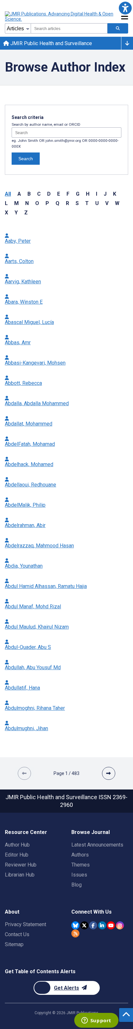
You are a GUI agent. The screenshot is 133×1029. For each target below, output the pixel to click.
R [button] (67, 203)
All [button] (8, 194)
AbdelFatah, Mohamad (30, 444)
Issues (79, 875)
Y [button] (16, 213)
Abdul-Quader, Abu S (28, 647)
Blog (76, 885)
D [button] (49, 194)
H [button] (87, 194)
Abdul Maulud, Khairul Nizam (37, 627)
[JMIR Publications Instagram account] (120, 925)
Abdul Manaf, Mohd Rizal (33, 606)
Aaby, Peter (18, 241)
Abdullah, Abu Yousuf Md (33, 667)
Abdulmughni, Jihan (26, 728)
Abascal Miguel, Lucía (29, 322)
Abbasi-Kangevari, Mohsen (35, 363)
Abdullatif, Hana (22, 688)
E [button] (58, 194)
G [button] (77, 194)
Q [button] (57, 203)
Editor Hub (16, 855)
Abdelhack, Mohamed (29, 464)
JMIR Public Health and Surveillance (50, 43)
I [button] (96, 194)
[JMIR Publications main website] (60, 16)
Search (25, 158)
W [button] (117, 203)
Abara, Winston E (24, 302)
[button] (125, 8)
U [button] (97, 203)
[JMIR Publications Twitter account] (84, 925)
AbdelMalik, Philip (25, 505)
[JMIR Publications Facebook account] (93, 925)
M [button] (16, 203)
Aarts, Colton (19, 261)
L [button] (6, 203)
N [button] (27, 203)
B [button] (29, 194)
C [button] (39, 194)
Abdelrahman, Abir (25, 525)
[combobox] (69, 28)
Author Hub (17, 845)
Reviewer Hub (20, 865)
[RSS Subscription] (75, 933)
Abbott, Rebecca (23, 383)
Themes (80, 865)
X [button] (6, 213)
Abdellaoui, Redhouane (30, 485)
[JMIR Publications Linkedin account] (102, 925)
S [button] (77, 203)
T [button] (87, 203)
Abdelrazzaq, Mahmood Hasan (39, 546)
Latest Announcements (97, 845)
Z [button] (26, 213)
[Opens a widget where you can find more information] (96, 1021)
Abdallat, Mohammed (28, 424)
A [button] (19, 194)
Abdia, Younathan (24, 566)
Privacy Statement (25, 924)
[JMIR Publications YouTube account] (111, 925)
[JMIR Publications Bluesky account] (75, 925)
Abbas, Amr (18, 342)
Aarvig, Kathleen (23, 282)
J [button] (105, 194)
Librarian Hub (20, 875)
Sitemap (14, 944)
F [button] (67, 194)
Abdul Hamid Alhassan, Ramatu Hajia (46, 586)
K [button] (114, 194)
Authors (80, 855)
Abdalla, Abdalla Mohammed (37, 403)
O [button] (37, 203)
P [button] (47, 203)
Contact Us (17, 934)
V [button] (106, 203)
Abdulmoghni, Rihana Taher (35, 708)
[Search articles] (117, 28)
